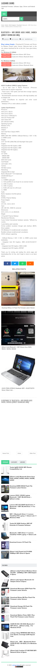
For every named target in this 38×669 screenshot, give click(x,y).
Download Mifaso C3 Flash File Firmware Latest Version (18, 308)
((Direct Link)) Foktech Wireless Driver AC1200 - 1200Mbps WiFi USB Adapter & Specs (23, 572)
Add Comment (14, 39)
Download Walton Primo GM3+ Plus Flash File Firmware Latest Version (22, 616)
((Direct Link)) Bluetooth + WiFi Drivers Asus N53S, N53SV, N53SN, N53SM (17, 348)
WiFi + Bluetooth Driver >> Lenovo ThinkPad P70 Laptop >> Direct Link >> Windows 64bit (23, 515)
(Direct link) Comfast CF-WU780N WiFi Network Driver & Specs (23, 651)
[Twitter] (14, 263)
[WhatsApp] (22, 263)
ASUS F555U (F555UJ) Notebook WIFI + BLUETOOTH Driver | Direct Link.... (18, 389)
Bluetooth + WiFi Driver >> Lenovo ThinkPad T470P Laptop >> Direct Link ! (23, 534)
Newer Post (6, 453)
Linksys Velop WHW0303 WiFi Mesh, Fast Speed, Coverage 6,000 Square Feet (22, 634)
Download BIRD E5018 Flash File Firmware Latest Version (21, 487)
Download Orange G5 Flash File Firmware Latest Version (21, 607)
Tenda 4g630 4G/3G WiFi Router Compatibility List (21, 468)
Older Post (32, 453)
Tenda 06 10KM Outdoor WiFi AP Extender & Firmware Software (21, 524)
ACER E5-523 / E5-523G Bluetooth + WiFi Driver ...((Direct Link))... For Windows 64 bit (22, 625)
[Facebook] (7, 263)
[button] (30, 263)
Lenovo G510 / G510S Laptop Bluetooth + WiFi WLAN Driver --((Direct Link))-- (21, 497)
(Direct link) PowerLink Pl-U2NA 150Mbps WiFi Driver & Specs (21, 552)
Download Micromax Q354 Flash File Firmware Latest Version (23, 589)
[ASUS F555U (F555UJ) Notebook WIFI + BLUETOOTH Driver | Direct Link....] (19, 369)
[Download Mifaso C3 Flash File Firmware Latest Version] (19, 289)
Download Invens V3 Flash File (20, 542)
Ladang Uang (7, 3)
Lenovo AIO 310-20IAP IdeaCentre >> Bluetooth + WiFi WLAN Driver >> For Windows (22, 506)
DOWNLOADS (6, 54)
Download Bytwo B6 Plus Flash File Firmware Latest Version (22, 598)
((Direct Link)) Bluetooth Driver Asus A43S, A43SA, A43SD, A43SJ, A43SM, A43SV (22, 478)
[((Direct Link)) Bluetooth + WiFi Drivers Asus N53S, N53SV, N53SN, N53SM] (19, 328)
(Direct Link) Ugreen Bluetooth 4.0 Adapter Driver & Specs (22, 580)
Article (22, 39)
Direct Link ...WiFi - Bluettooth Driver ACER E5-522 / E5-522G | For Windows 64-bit (23, 643)
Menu (4, 14)
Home (19, 453)
